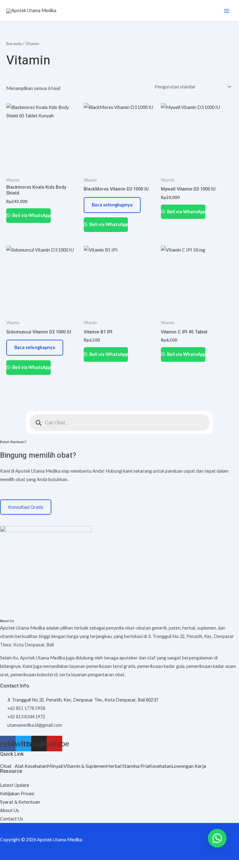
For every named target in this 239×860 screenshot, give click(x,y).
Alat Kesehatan (31, 765)
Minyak (55, 765)
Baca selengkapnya (112, 204)
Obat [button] (6, 765)
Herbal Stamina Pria (127, 765)
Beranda (14, 43)
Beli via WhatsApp (31, 215)
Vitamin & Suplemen (84, 765)
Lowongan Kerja (188, 765)
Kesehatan (160, 765)
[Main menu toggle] (226, 10)
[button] (7, 765)
